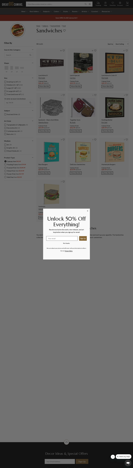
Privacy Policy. (69, 251)
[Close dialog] (87, 211)
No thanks (66, 243)
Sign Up (83, 238)
